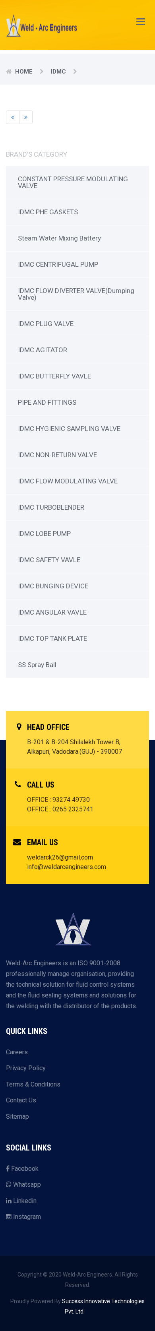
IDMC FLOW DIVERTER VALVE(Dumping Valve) (76, 294)
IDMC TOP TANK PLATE (52, 638)
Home (24, 71)
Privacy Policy (26, 1068)
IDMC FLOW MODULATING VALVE (68, 481)
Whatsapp (26, 1184)
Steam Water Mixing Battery (59, 238)
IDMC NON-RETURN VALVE (57, 455)
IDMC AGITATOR (42, 350)
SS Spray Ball (37, 665)
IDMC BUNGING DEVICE (53, 586)
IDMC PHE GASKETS (48, 212)
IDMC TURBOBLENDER (51, 507)
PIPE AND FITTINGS (47, 402)
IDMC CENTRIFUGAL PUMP (58, 264)
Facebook (24, 1168)
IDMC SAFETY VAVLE (49, 560)
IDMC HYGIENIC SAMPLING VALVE (69, 429)
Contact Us (21, 1100)
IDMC (58, 71)
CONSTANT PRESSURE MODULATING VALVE (73, 182)
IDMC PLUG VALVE (46, 324)
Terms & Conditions (33, 1084)
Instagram (26, 1216)
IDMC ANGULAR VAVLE (52, 612)
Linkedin (24, 1201)
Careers (17, 1052)
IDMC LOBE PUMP (44, 533)
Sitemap (17, 1116)
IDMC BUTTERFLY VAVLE (54, 376)
